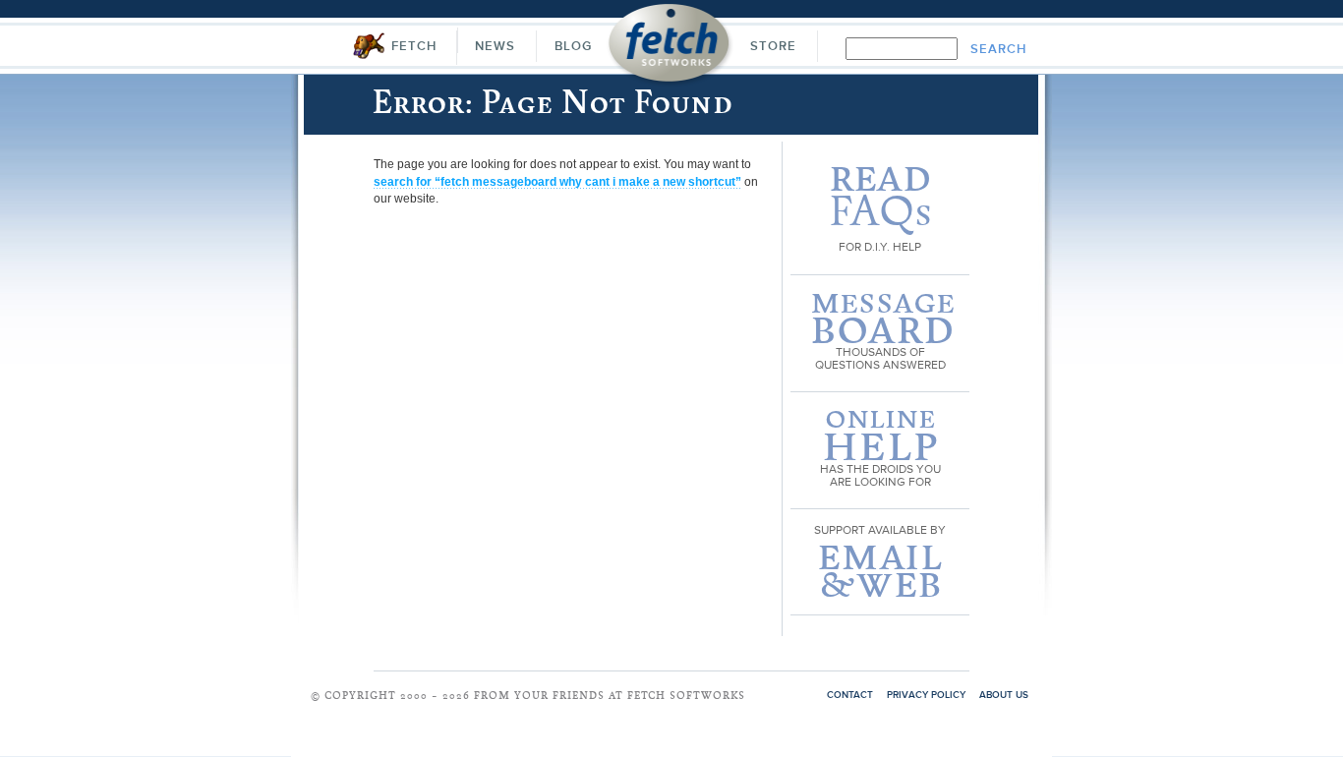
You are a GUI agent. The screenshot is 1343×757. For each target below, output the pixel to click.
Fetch (414, 46)
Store (773, 46)
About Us (1003, 695)
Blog (573, 46)
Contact (850, 695)
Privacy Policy (926, 695)
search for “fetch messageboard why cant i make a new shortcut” (557, 182)
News (495, 46)
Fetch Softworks (670, 48)
